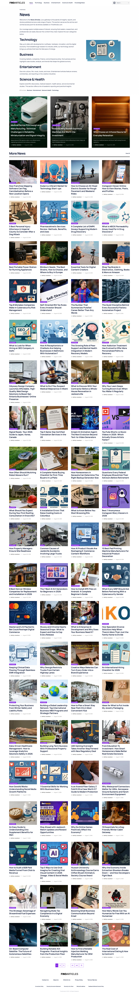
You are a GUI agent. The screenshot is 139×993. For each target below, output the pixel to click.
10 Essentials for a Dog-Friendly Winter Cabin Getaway (113, 830)
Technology (55, 90)
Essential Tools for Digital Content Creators (83, 268)
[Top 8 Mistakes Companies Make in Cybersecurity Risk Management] (23, 291)
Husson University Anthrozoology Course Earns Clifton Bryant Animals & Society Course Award (85, 871)
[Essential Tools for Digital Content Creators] (85, 253)
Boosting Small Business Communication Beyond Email (83, 913)
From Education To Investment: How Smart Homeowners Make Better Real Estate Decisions (114, 749)
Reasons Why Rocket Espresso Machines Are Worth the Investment (67, 132)
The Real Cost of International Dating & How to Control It (115, 951)
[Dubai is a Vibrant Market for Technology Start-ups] (54, 172)
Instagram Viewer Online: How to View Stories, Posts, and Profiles (115, 188)
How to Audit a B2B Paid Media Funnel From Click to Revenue (22, 870)
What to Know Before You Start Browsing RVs (83, 511)
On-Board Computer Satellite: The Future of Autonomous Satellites (20, 951)
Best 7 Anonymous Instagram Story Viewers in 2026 (115, 513)
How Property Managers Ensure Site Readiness (20, 549)
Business (29, 90)
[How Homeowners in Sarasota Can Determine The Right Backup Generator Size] (85, 458)
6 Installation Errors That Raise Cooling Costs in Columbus (52, 513)
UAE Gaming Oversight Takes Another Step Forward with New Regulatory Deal (84, 748)
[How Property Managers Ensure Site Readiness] (23, 534)
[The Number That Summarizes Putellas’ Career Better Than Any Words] (85, 291)
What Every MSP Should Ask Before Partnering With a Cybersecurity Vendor (115, 592)
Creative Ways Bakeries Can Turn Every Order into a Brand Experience (84, 670)
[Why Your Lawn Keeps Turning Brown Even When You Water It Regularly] (116, 372)
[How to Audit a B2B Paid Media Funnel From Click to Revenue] (23, 853)
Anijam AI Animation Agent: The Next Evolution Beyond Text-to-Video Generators (84, 435)
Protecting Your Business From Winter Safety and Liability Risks (21, 708)
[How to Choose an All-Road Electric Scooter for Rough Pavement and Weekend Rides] (85, 172)
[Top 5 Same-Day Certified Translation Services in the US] (54, 418)
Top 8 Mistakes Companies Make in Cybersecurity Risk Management (22, 308)
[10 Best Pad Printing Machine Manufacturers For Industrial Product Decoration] (116, 534)
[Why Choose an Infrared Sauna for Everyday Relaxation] (111, 122)
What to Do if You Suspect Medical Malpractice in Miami (54, 387)
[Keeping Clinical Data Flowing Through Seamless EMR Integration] (23, 653)
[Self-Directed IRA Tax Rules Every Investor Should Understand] (54, 291)
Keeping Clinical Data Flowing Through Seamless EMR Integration (22, 670)
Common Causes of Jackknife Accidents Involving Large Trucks (51, 551)
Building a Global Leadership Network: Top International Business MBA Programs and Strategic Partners (54, 709)
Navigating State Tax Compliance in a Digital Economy (51, 913)
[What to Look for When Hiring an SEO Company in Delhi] (23, 331)
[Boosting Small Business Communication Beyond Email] (85, 897)
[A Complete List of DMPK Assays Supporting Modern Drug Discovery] (85, 212)
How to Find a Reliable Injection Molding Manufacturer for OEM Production (81, 952)
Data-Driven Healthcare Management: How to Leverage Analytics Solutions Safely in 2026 (21, 749)
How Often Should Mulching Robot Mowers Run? (22, 474)
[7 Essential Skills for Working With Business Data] (54, 772)
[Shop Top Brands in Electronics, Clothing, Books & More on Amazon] (116, 253)
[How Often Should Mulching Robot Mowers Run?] (23, 458)
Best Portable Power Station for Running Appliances (23, 268)
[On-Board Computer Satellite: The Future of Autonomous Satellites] (23, 935)
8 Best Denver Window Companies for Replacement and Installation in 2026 (23, 592)
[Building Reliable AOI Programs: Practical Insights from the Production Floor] (54, 935)
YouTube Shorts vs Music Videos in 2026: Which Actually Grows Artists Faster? (114, 436)
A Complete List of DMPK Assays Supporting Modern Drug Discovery (84, 229)
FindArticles (22, 9)
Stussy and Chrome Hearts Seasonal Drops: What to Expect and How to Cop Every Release (53, 630)
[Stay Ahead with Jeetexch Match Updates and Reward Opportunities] (54, 813)
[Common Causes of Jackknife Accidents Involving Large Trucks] (54, 534)
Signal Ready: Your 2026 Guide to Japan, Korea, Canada (20, 435)
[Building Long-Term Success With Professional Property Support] (54, 732)
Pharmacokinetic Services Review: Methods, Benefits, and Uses (53, 229)
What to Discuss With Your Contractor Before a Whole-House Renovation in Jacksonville (84, 390)
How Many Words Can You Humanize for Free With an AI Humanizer (116, 913)
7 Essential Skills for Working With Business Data (54, 788)
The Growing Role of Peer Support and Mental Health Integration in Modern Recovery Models (84, 349)
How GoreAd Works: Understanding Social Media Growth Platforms (22, 789)
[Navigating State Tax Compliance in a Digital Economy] (54, 897)
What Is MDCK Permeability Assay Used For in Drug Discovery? (115, 229)
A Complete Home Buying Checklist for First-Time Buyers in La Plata (52, 475)
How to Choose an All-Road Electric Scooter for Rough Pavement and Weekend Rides (84, 189)
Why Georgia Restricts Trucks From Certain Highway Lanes (51, 670)
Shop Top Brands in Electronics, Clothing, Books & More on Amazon (116, 270)
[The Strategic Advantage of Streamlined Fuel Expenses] (23, 897)
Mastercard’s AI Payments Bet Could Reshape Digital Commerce (21, 629)
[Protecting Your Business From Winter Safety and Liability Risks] (23, 691)
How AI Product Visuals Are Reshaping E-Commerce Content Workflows (84, 551)
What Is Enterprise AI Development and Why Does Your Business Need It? (84, 629)
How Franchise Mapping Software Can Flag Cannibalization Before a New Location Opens (21, 189)
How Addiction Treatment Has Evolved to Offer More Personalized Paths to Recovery (114, 349)
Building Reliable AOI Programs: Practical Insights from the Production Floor (54, 951)
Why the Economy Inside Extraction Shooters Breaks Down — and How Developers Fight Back (116, 871)
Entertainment (37, 90)
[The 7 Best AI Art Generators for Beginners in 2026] (54, 575)
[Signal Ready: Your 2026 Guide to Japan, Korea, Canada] (23, 418)
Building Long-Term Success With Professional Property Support (53, 748)
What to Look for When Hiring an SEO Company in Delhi (21, 348)
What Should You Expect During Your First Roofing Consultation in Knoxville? (22, 513)
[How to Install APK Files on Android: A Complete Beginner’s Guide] (85, 575)
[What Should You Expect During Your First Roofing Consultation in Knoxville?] (23, 496)
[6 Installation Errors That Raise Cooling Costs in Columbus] (54, 496)
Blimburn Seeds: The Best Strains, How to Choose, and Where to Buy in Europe (53, 270)
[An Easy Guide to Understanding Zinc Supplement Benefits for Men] (23, 813)
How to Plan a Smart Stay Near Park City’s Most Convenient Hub (83, 708)
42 (77, 965)
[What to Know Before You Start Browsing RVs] (85, 496)
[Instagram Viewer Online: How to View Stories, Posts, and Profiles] (116, 172)
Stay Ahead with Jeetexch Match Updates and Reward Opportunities (53, 830)
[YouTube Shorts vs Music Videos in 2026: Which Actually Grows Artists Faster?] (116, 418)
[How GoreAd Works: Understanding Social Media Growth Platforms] (23, 772)
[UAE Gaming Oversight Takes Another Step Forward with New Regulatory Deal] (85, 732)
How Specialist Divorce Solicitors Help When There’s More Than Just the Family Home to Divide (115, 630)
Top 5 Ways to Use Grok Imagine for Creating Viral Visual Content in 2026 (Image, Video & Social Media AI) (54, 872)
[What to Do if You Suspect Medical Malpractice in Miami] (54, 372)
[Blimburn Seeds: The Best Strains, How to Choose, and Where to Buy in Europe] (54, 253)
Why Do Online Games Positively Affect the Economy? (81, 830)
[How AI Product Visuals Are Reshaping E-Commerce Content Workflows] (85, 534)
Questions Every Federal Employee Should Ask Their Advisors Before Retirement (115, 475)
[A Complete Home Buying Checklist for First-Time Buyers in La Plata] (54, 458)
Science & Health (46, 90)
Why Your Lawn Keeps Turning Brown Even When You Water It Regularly (115, 389)
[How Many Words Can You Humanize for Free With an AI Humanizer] (116, 897)
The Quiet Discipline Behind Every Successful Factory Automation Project (115, 308)
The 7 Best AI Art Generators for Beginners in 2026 (53, 590)
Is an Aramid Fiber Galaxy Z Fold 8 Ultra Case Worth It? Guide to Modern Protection (84, 789)
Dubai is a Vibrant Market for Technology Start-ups (53, 187)
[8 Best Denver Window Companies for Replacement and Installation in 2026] (23, 575)
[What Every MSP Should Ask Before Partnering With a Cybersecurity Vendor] (116, 575)
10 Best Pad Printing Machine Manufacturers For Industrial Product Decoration (115, 552)
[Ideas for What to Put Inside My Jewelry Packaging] (116, 691)
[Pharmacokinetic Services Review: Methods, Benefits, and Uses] (54, 212)
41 (72, 965)
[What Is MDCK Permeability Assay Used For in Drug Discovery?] (116, 212)
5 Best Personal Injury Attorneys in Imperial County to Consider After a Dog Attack (22, 230)
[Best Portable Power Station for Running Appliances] (23, 253)
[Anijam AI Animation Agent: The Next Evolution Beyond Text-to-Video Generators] (85, 418)
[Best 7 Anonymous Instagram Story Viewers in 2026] (116, 496)
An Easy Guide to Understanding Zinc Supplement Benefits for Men (21, 831)
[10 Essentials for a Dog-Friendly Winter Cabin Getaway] (116, 813)
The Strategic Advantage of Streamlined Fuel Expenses (22, 912)
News (42, 545)
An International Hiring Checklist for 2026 (113, 668)
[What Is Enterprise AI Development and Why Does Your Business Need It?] (85, 613)
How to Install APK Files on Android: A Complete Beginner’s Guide (83, 592)
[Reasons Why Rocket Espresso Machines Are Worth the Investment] (69, 122)
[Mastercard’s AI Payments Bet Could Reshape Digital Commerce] (23, 613)
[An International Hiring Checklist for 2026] (116, 653)
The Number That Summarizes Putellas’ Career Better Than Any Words (82, 309)
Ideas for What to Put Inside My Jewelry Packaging (115, 706)
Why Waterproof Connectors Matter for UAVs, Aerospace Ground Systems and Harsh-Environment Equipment (116, 790)
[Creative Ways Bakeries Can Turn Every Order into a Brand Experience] (85, 653)
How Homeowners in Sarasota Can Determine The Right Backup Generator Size (85, 475)
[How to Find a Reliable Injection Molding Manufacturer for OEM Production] (85, 935)
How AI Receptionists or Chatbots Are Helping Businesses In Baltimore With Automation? (52, 349)
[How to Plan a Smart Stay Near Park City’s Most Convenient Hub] (85, 691)
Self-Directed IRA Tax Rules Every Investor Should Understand (53, 308)
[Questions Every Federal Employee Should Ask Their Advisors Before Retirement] (116, 458)
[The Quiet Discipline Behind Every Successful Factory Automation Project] (116, 291)
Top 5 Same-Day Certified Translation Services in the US (53, 435)
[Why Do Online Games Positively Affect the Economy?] (85, 813)
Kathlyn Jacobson (16, 145)
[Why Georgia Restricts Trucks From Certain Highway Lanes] (54, 653)
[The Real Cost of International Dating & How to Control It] (116, 935)
